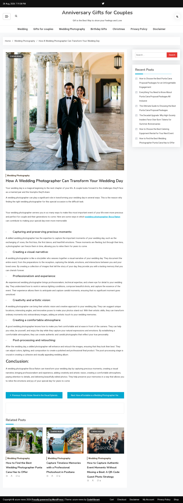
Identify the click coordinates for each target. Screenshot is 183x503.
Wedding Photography (72, 29)
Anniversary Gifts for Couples (97, 12)
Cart (112, 499)
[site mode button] (177, 16)
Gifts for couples (43, 29)
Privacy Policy (139, 29)
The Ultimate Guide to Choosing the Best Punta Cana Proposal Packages (157, 108)
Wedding (22, 29)
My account (148, 499)
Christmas (119, 29)
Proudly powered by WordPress (48, 499)
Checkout (121, 499)
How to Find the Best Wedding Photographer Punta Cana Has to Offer (24, 467)
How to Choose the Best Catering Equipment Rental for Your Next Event (156, 131)
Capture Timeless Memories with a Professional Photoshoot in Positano (63, 467)
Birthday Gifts (99, 29)
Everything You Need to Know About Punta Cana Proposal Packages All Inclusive (155, 96)
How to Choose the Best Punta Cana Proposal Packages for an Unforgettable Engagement (157, 82)
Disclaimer (159, 29)
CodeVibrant (93, 499)
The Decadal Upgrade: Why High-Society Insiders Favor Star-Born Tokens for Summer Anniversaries (157, 119)
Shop (176, 499)
